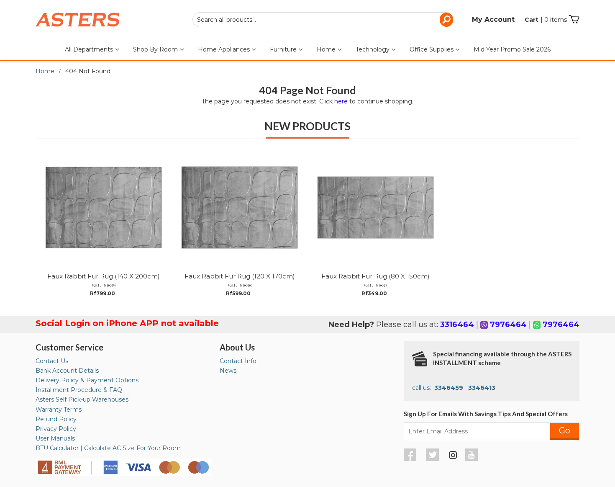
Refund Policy (56, 419)
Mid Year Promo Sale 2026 (512, 49)
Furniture (284, 49)
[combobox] (323, 19)
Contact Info (238, 361)
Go (564, 430)
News (228, 370)
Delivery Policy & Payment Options (87, 380)
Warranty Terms (59, 409)
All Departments (90, 49)
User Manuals (55, 438)
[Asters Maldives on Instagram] (453, 456)
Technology (373, 49)
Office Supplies (432, 49)
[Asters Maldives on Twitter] (433, 459)
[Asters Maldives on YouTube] (472, 459)
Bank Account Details (67, 370)
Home (327, 49)
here (341, 101)
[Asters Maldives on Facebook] (411, 459)
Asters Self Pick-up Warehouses (82, 399)
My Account (493, 19)
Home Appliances (224, 49)
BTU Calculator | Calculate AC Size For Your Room (108, 448)
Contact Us (52, 361)
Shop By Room (156, 49)
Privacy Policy (56, 429)
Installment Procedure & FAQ (79, 390)
